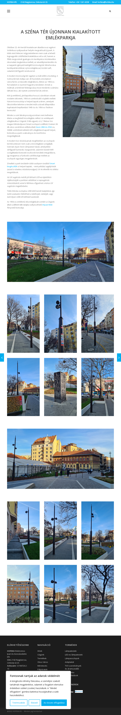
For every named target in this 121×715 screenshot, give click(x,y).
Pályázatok (42, 669)
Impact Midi (47, 204)
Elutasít (34, 702)
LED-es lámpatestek (74, 654)
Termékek (41, 658)
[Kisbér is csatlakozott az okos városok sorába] (2, 357)
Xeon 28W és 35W (44, 127)
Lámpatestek (71, 651)
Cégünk (40, 654)
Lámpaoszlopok (72, 658)
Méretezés (42, 665)
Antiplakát (69, 662)
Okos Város (42, 662)
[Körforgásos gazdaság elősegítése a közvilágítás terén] (119, 357)
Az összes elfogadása (54, 702)
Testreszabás (18, 702)
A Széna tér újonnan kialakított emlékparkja (60, 35)
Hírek (39, 651)
